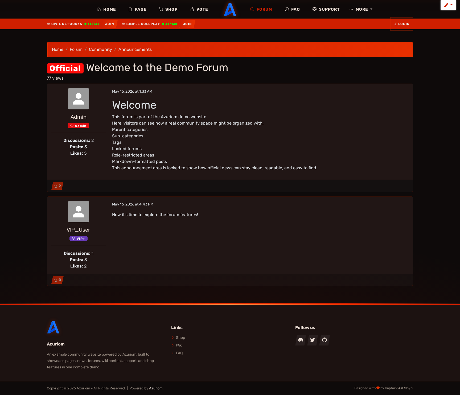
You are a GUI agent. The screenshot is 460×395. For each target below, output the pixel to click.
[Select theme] (448, 5)
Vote (201, 9)
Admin (79, 117)
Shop (171, 9)
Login (404, 24)
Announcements (135, 49)
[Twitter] (312, 340)
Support (329, 9)
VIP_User (78, 230)
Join (109, 24)
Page (140, 9)
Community (100, 49)
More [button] (362, 9)
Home (109, 9)
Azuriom (156, 388)
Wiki (179, 345)
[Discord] (300, 340)
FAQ (295, 9)
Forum (264, 9)
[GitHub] (324, 340)
